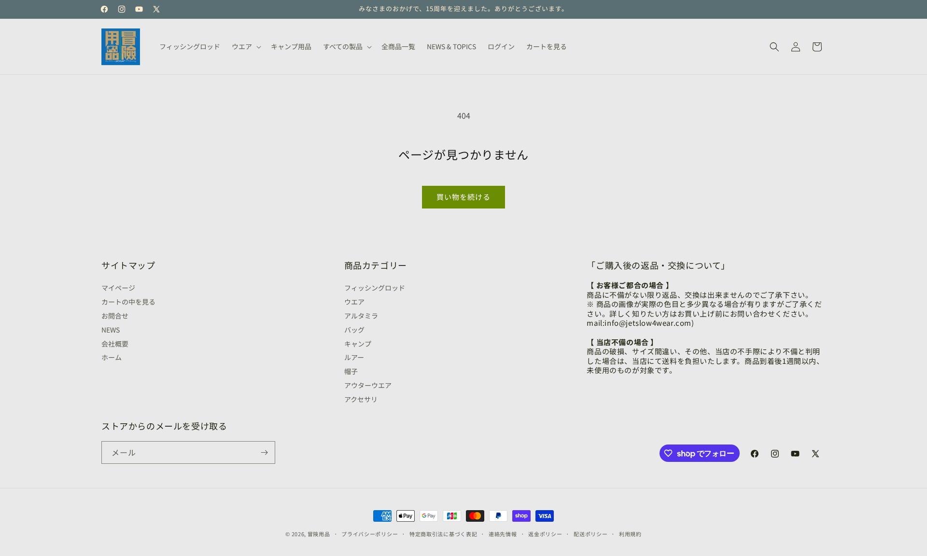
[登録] (264, 452)
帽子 (351, 371)
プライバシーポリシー (369, 534)
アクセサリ (361, 399)
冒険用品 (319, 534)
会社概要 (114, 343)
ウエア (354, 301)
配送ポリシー (590, 534)
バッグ (354, 329)
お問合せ (114, 315)
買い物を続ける (463, 197)
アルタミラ (361, 315)
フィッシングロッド (374, 289)
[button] (245, 46)
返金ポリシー (545, 534)
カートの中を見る (128, 301)
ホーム (111, 357)
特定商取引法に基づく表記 (443, 534)
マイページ (118, 289)
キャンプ (357, 343)
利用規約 (630, 534)
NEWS (110, 329)
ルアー (354, 357)
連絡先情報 (503, 534)
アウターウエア (368, 385)
